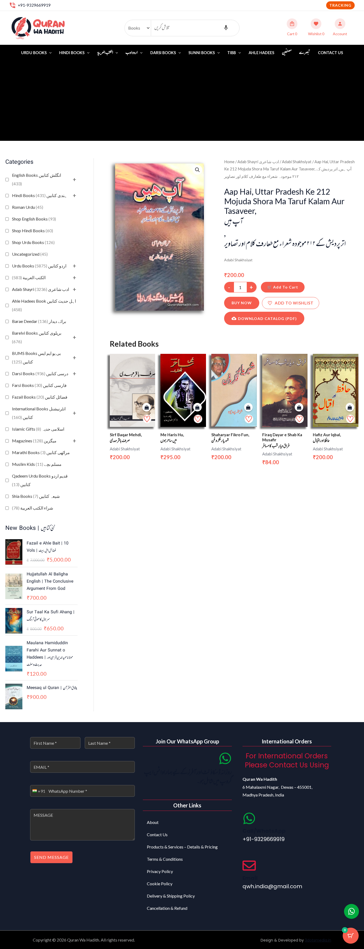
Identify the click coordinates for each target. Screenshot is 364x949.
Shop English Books (34, 218)
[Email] (249, 865)
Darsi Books (163, 52)
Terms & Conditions (165, 859)
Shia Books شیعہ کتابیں (36, 496)
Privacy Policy (160, 871)
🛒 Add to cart (282, 287)
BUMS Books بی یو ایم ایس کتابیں (36, 357)
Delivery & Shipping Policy (171, 895)
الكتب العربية (29, 277)
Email (250, 878)
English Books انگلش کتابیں (36, 179)
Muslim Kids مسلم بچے (37, 464)
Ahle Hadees (261, 52)
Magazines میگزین (34, 440)
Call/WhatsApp (264, 831)
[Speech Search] (226, 28)
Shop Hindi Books (32, 230)
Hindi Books (71, 52)
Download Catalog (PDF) (267, 318)
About (153, 822)
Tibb (231, 52)
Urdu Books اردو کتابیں (39, 265)
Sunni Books (201, 52)
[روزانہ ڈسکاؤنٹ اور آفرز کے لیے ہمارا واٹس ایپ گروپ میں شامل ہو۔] (225, 758)
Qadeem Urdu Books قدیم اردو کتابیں (40, 480)
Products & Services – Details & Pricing (182, 846)
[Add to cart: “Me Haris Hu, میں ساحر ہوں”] (197, 407)
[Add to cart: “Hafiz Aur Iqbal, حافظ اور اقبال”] (350, 407)
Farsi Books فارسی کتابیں (39, 385)
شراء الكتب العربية (32, 507)
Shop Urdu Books (33, 242)
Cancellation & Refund (167, 908)
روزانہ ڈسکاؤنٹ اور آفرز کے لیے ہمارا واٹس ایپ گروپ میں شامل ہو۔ (188, 777)
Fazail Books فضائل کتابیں (39, 396)
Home (229, 161)
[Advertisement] (182, 100)
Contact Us (330, 52)
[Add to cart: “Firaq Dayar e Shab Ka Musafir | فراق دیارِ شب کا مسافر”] (299, 407)
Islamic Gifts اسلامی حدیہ (38, 428)
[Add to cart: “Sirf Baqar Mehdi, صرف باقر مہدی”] (146, 407)
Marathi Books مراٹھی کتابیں (41, 452)
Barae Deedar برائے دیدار (39, 321)
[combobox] (37, 790)
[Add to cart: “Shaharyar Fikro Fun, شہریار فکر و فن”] (248, 407)
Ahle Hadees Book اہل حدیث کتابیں (44, 305)
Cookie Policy (159, 883)
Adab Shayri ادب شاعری (40, 289)
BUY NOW (242, 303)
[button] (340, 5)
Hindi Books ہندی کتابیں (39, 195)
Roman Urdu (27, 207)
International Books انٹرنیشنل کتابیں (39, 413)
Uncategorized (30, 254)
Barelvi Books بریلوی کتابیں (36, 337)
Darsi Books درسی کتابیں (40, 373)
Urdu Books (34, 52)
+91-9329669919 (34, 5)
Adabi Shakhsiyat (297, 161)
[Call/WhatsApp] (249, 818)
